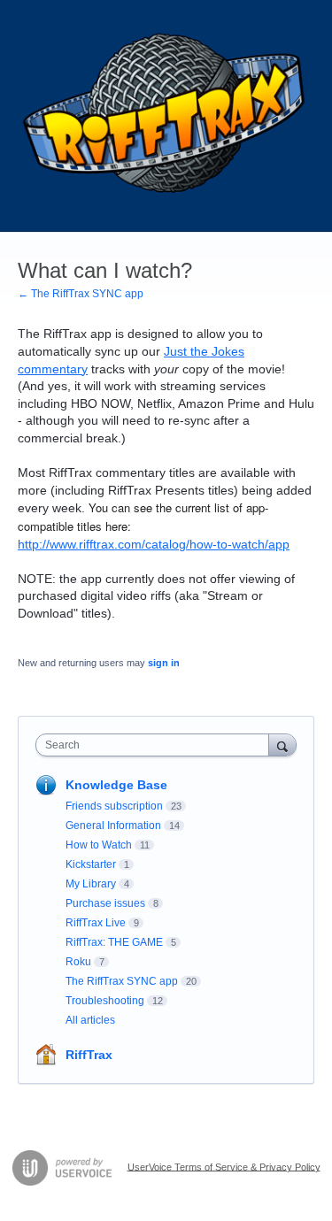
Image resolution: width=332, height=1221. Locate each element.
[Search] (282, 744)
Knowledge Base (116, 785)
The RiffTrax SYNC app (122, 981)
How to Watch (99, 845)
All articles (90, 1020)
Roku (78, 962)
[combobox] (156, 745)
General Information (113, 825)
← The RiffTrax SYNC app (80, 294)
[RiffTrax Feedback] (166, 116)
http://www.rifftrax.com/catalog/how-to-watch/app (154, 544)
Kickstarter (91, 864)
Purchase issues (105, 903)
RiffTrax (89, 1055)
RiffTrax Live (96, 923)
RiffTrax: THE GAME (114, 942)
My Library (91, 884)
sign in (164, 662)
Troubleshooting (105, 1000)
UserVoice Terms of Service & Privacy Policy (223, 1166)
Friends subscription (114, 806)
